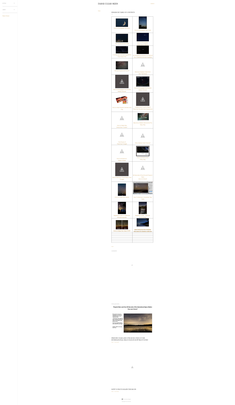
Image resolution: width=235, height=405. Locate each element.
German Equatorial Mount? (121, 70)
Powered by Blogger (127, 399)
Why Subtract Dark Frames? (143, 143)
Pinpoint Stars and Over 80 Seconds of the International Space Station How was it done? (129, 339)
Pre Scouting (142, 217)
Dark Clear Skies (108, 3)
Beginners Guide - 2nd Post (142, 215)
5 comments (116, 391)
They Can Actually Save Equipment (143, 109)
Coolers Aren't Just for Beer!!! (143, 107)
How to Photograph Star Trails (143, 30)
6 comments (116, 342)
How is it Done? (142, 179)
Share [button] (99, 10)
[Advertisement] (132, 291)
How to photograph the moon (123, 389)
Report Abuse (5, 15)
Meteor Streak (122, 160)
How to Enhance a (122, 158)
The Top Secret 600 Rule (122, 43)
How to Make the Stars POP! (121, 231)
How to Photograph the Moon (122, 28)
